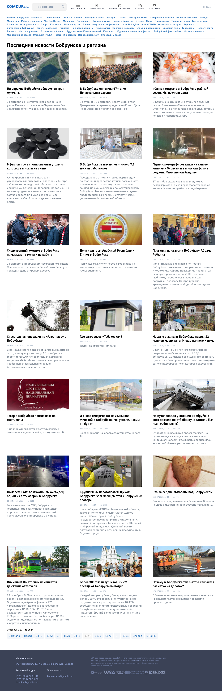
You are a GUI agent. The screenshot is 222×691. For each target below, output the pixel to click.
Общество (36, 17)
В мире (140, 21)
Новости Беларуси (123, 21)
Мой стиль (13, 21)
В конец (151, 636)
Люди (149, 21)
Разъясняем (83, 21)
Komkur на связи (73, 17)
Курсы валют (103, 28)
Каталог (139, 8)
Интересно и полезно (162, 17)
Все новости (78, 8)
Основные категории (169, 24)
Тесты (57, 35)
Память (123, 17)
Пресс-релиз (162, 21)
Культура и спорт (94, 17)
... (58, 636)
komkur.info (140, 660)
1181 (125, 636)
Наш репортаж (72, 24)
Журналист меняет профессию (134, 31)
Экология (12, 24)
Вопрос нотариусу (88, 35)
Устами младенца (194, 31)
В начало (14, 636)
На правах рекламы (82, 28)
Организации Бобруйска (20, 28)
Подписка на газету (123, 28)
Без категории (200, 21)
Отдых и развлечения (148, 28)
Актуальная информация (106, 24)
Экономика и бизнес (52, 31)
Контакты (154, 8)
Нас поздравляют (29, 31)
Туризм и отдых (101, 21)
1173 (49, 636)
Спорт (44, 24)
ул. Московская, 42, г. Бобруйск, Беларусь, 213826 (44, 664)
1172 (39, 636)
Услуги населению (47, 28)
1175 (67, 636)
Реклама (64, 28)
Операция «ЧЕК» (42, 35)
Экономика (69, 35)
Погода (204, 17)
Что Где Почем (52, 21)
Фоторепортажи (138, 17)
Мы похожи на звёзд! (19, 35)
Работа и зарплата (31, 21)
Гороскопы (188, 28)
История (111, 17)
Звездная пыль (171, 28)
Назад (28, 636)
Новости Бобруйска (18, 17)
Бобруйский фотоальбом (167, 31)
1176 (77, 636)
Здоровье (189, 24)
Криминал (56, 24)
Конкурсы (108, 31)
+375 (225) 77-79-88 (27, 679)
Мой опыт (68, 21)
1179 (108, 636)
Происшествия (53, 17)
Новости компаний (119, 8)
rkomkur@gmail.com (27, 682)
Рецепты (11, 31)
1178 (98, 636)
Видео (86, 24)
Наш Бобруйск (131, 24)
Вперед (137, 636)
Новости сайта (205, 28)
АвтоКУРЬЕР (148, 24)
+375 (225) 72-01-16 (27, 676)
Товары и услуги (180, 21)
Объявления (97, 8)
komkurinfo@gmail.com (60, 676)
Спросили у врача (111, 35)
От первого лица (29, 24)
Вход (208, 7)
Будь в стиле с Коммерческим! (83, 31)
